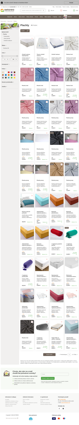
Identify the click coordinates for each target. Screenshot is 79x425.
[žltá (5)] (14, 78)
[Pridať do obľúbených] (32, 38)
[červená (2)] (9, 72)
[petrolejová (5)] (12, 75)
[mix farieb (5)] (3, 75)
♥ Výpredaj (55, 16)
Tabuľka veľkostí (26, 404)
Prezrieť (71, 2)
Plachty (5, 34)
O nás (41, 401)
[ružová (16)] (14, 75)
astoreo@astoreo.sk (65, 402)
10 (72, 354)
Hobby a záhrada (30, 16)
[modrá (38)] (6, 75)
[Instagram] (64, 409)
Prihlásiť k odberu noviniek (48, 378)
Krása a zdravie (22, 16)
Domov (15, 16)
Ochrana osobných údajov (46, 404)
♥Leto (60, 16)
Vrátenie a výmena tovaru (10, 404)
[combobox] (31, 10)
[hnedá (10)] (14, 72)
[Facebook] (60, 409)
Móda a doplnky (48, 16)
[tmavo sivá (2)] (6, 78)
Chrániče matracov (8, 40)
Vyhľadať (43, 10)
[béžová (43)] (3, 72)
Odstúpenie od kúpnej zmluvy (11, 401)
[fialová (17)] (12, 72)
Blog (53, 6)
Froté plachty (6, 36)
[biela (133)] (6, 72)
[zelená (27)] (12, 78)
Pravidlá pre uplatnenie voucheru (30, 402)
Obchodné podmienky (45, 402)
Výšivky (41, 16)
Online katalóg (58, 6)
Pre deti (36, 16)
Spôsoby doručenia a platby (11, 402)
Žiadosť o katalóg (66, 6)
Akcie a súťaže (26, 399)
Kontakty (7, 399)
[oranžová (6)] (9, 75)
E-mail (43, 374)
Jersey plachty (7, 38)
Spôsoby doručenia (74, 6)
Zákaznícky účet (8, 405)
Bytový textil (9, 16)
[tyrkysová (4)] (9, 78)
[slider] (2, 56)
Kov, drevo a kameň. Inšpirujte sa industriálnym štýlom (16, 2)
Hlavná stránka (3, 21)
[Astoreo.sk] (10, 10)
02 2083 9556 (12, 6)
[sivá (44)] (3, 78)
